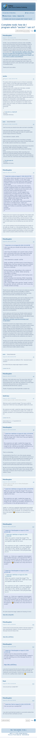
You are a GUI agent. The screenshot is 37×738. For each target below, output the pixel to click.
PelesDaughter (7, 35)
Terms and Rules (17, 729)
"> (18, 731)
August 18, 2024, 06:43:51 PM (9, 356)
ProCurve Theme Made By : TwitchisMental (18, 734)
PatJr (4, 681)
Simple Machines (23, 733)
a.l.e (4, 121)
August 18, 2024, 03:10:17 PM (9, 241)
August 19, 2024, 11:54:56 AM (9, 624)
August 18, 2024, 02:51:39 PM (9, 172)
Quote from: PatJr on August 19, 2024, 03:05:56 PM (17, 704)
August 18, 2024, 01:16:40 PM (10, 124)
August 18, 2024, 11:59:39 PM (9, 398)
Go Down (26, 30)
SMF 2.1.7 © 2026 (14, 733)
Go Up (27, 720)
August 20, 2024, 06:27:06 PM (9, 700)
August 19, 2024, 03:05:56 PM (9, 683)
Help (12, 729)
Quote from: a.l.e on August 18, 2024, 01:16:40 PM (17, 245)
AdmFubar (6, 396)
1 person (4, 368)
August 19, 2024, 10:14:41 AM (9, 481)
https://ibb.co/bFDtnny (8, 637)
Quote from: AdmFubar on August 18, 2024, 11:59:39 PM (19, 433)
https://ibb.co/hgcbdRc (8, 614)
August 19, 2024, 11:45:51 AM (9, 526)
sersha (5, 76)
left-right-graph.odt (9, 160)
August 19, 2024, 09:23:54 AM (9, 429)
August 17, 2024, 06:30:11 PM (9, 37)
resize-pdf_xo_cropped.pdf (11, 111)
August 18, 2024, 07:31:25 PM (9, 376)
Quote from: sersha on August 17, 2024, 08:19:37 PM (18, 176)
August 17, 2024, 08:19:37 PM (10, 78)
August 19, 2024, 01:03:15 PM (9, 646)
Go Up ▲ (24, 729)
